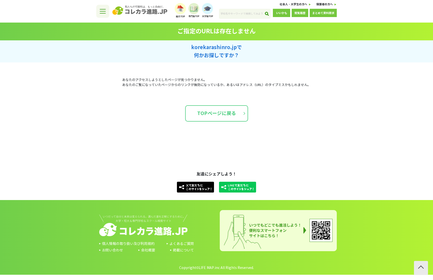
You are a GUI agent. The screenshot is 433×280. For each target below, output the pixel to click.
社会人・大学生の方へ (293, 4)
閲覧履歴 (299, 13)
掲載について (183, 250)
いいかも (281, 13)
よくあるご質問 (181, 244)
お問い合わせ (112, 250)
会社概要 (148, 250)
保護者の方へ (324, 4)
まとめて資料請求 (323, 13)
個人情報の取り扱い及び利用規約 (128, 244)
